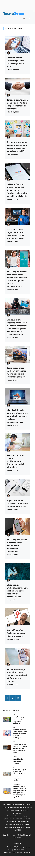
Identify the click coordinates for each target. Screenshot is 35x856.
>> (18, 698)
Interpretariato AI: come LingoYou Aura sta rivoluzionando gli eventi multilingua (20, 734)
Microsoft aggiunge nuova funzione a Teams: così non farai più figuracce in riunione (17, 675)
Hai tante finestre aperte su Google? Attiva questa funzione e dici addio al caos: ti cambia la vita (17, 190)
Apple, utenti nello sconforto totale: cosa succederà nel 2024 (17, 503)
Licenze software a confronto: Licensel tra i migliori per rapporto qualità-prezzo (20, 748)
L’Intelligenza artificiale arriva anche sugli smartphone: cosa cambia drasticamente (17, 591)
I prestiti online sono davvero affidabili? (18, 761)
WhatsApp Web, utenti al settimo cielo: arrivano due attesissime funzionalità (17, 546)
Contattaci (17, 838)
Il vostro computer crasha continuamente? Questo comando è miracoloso (15, 461)
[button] (24, 19)
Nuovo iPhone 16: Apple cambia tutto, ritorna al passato (16, 633)
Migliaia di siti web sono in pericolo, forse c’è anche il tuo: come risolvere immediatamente (17, 416)
